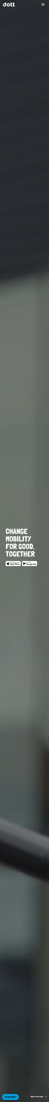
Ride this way (37, 1096)
